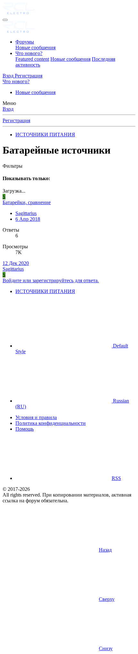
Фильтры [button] (12, 166)
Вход (8, 109)
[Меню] (5, 20)
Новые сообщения (35, 47)
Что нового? (28, 53)
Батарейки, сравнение (27, 202)
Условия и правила (36, 417)
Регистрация (16, 120)
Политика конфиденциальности (50, 423)
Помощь (24, 429)
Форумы (24, 41)
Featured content (32, 59)
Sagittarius (26, 213)
